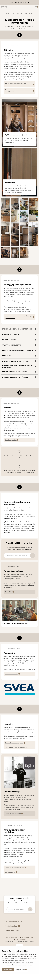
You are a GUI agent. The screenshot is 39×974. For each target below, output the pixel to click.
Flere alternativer (20, 969)
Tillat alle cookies (7, 969)
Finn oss (19, 946)
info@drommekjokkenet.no (25, 941)
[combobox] (19, 555)
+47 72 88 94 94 (10, 941)
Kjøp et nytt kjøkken (26, 13)
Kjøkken (16, 13)
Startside (9, 13)
